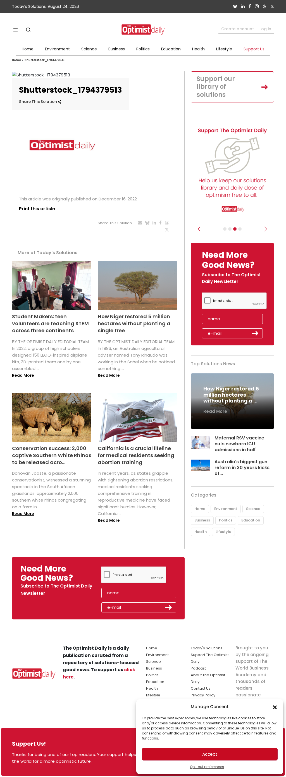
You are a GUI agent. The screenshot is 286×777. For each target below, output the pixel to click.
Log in (265, 29)
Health (198, 49)
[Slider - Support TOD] (235, 229)
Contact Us (201, 688)
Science (89, 49)
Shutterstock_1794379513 (45, 60)
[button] (275, 707)
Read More (23, 375)
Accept (209, 754)
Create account (237, 29)
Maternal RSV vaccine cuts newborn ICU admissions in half (239, 444)
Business (116, 49)
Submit (255, 333)
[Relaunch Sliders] (240, 229)
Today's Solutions (206, 648)
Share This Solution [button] (38, 101)
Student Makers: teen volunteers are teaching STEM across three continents (50, 323)
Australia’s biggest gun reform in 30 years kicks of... (242, 467)
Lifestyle (224, 49)
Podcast (198, 668)
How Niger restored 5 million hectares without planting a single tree (134, 323)
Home (28, 49)
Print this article (37, 208)
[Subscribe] (225, 229)
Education (171, 49)
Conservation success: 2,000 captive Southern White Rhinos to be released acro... (51, 455)
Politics (143, 49)
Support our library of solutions (216, 86)
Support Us (254, 49)
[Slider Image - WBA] (230, 229)
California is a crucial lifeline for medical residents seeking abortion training (136, 455)
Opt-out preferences (207, 766)
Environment (57, 49)
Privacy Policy (203, 695)
